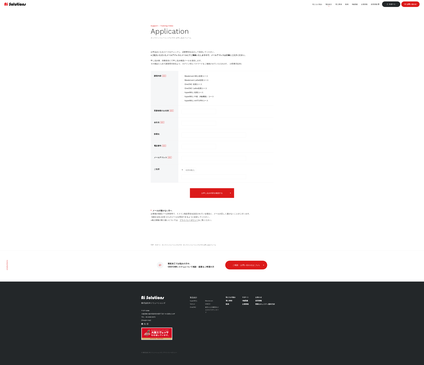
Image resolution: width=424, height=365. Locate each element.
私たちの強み (317, 4)
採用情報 (374, 4)
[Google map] (146, 320)
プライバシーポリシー (189, 220)
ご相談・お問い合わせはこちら (246, 265)
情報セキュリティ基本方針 (265, 304)
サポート (158, 245)
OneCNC (193, 307)
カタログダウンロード (212, 311)
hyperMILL (193, 301)
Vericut (192, 304)
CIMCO (207, 304)
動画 (347, 4)
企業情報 (364, 4)
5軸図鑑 (355, 4)
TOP (152, 245)
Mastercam (209, 301)
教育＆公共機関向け (212, 307)
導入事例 (338, 4)
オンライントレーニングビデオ (172, 245)
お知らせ (258, 297)
